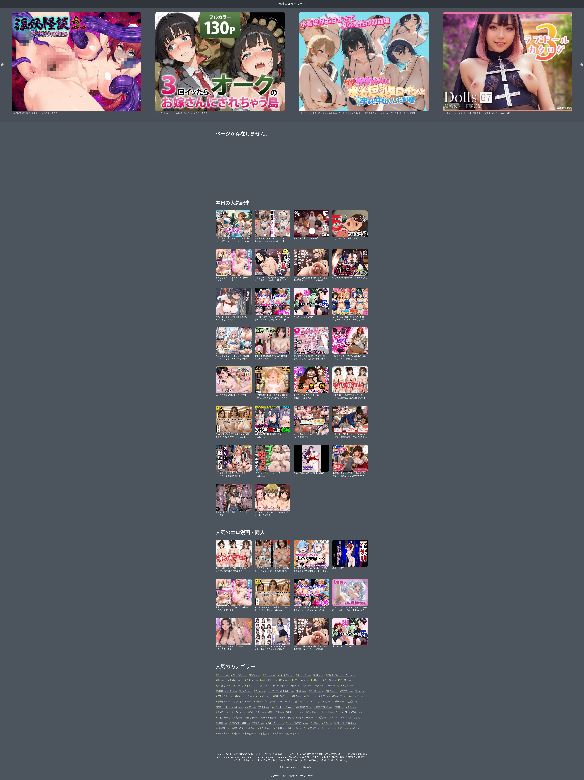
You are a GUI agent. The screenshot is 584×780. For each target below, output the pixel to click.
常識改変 (251, 733)
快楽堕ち (223, 685)
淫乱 (343, 728)
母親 (237, 733)
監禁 (299, 701)
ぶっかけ (304, 675)
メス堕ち (223, 712)
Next (581, 64)
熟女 (319, 685)
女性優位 (265, 728)
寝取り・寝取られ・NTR (341, 675)
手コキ (264, 707)
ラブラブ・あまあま (282, 691)
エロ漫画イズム (282, 767)
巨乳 (255, 675)
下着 (316, 723)
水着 (301, 691)
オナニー (316, 691)
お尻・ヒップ (245, 696)
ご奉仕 (222, 723)
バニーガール (275, 723)
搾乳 (237, 717)
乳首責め (313, 712)
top (273, 767)
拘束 (316, 680)
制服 (318, 675)
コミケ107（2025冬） (349, 712)
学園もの (236, 680)
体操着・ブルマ (265, 701)
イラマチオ (224, 696)
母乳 (327, 723)
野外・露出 (269, 680)
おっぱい (240, 675)
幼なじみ (295, 728)
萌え (327, 701)
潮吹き (347, 691)
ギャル (260, 691)
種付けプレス (324, 707)
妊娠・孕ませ (279, 685)
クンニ (313, 701)
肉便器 (332, 691)
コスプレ (263, 696)
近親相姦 (223, 728)
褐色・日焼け (257, 712)
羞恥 (297, 696)
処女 (284, 680)
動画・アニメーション (230, 707)
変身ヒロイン (295, 712)
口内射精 (339, 696)
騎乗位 (333, 685)
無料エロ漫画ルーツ (292, 3)
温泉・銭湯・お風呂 (244, 728)
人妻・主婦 (300, 680)
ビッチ (245, 691)
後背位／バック (227, 691)
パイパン (239, 712)
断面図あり (304, 707)
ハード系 (223, 733)
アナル (252, 680)
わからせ (251, 717)
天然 (355, 728)
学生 (238, 685)
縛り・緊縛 (281, 696)
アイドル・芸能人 (283, 707)
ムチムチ (285, 701)
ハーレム (356, 696)
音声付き (292, 733)
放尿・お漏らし (350, 717)
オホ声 (277, 733)
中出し (223, 675)
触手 (322, 717)
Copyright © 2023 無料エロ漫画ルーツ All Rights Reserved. (292, 776)
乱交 (360, 691)
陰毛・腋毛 (276, 712)
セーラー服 (268, 717)
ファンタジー (242, 701)
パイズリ (287, 675)
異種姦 (280, 728)
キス (352, 707)
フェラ (270, 675)
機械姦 (258, 723)
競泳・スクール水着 (318, 696)
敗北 (265, 733)
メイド (328, 712)
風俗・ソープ (305, 717)
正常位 (348, 685)
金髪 (251, 707)
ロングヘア (312, 728)
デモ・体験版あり (297, 723)
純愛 (333, 717)
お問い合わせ (307, 767)
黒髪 (352, 701)
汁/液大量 (223, 717)
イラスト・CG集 (256, 685)
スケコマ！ (295, 767)
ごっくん (329, 728)
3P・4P (345, 680)
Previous (2, 64)
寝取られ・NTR (240, 723)
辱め (221, 680)
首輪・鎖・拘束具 (345, 723)
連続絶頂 (223, 701)
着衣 (296, 685)
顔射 (340, 707)
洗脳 (339, 701)
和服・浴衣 (286, 717)
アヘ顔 (330, 680)
